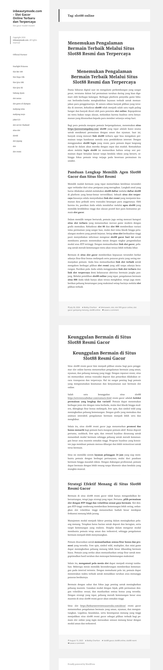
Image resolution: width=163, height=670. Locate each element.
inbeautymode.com (20, 40)
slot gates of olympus (21, 103)
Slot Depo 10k (18, 77)
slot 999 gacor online (124, 307)
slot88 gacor (109, 640)
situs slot (16, 130)
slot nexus (17, 98)
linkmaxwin (105, 307)
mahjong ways (19, 114)
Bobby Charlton (90, 307)
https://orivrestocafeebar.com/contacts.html (90, 398)
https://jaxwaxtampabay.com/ (83, 128)
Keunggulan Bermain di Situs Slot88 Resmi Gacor (99, 339)
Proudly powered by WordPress (81, 664)
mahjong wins (19, 109)
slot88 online (94, 310)
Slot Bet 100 (18, 71)
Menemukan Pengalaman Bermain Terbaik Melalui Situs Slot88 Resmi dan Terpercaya (101, 48)
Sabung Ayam (18, 93)
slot (14, 146)
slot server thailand (21, 125)
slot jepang (17, 141)
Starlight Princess (20, 66)
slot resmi (17, 151)
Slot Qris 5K (18, 87)
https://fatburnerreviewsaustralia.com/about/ (103, 605)
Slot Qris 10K (18, 82)
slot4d (15, 135)
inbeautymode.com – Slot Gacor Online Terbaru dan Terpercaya (27, 16)
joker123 (16, 119)
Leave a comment (111, 310)
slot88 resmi (131, 640)
